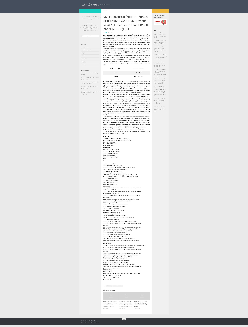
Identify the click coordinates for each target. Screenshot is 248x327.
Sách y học (85, 59)
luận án (105, 11)
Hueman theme (96, 322)
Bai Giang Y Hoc (86, 47)
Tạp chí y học (85, 61)
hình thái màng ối (109, 285)
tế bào (122, 285)
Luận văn (84, 56)
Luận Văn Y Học (90, 4)
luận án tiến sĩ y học (116, 285)
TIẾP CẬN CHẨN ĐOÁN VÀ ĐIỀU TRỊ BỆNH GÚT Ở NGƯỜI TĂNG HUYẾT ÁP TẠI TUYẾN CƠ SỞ (90, 92)
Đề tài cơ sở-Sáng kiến (87, 50)
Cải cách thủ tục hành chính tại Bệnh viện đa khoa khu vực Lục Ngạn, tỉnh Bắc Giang (160, 42)
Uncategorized (85, 64)
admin (105, 32)
